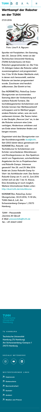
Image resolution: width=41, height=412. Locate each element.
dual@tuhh (30, 139)
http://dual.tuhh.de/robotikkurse (17, 189)
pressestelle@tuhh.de (19, 219)
